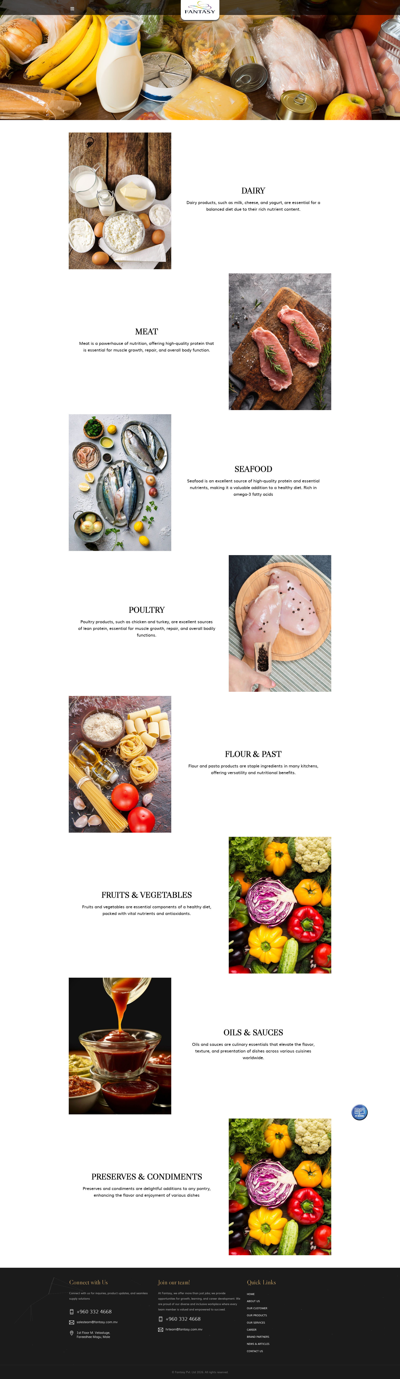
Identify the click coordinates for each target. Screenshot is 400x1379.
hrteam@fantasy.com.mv (184, 1329)
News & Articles (258, 1344)
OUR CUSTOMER (257, 1308)
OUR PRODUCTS (257, 1315)
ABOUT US (253, 1301)
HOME (251, 1294)
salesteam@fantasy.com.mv (97, 1322)
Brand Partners (258, 1337)
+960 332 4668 (94, 1312)
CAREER (251, 1329)
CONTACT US (255, 1351)
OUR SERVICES (256, 1322)
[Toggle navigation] (72, 9)
